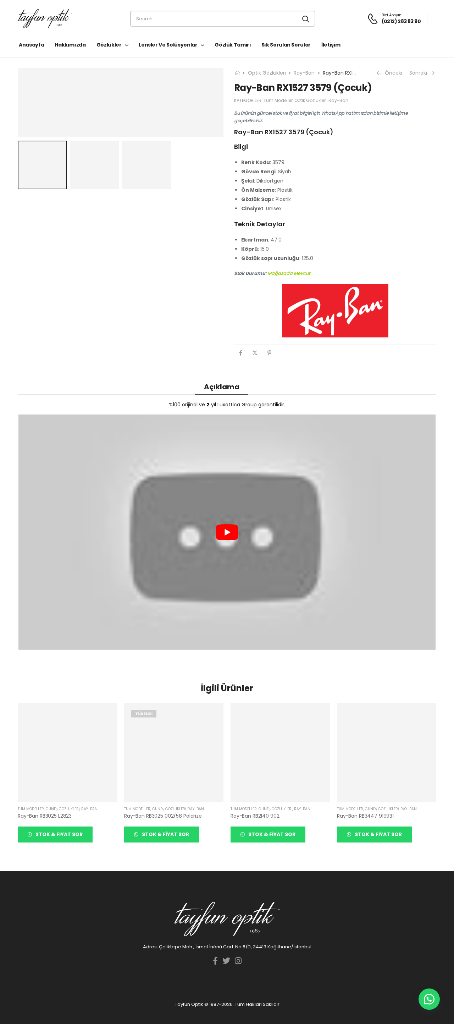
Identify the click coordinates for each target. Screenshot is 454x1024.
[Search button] (306, 19)
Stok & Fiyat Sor (58, 834)
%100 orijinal (183, 404)
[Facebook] (240, 353)
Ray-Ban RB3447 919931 (365, 815)
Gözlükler (109, 44)
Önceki (392, 72)
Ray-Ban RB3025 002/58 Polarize (163, 815)
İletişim (330, 44)
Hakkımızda (70, 44)
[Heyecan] (255, 353)
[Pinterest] (269, 353)
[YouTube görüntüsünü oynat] (227, 532)
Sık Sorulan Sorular (286, 44)
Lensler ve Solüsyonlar (168, 44)
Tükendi (144, 713)
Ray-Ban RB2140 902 (255, 815)
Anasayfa (31, 44)
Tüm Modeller (278, 100)
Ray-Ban (304, 72)
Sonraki (420, 72)
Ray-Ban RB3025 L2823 (45, 815)
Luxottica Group (237, 404)
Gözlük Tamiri (232, 44)
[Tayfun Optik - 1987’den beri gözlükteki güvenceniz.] (45, 18)
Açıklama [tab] (221, 387)
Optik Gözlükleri (267, 72)
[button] (429, 999)
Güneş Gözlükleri (62, 809)
